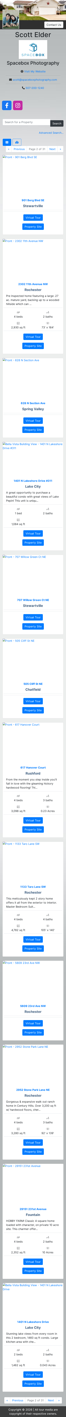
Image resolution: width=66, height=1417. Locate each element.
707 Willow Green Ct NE (33, 600)
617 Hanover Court (33, 767)
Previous (19, 149)
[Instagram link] (18, 105)
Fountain (33, 1215)
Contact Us (54, 24)
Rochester (33, 290)
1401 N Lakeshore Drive (33, 1322)
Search (56, 123)
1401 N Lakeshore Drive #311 (33, 480)
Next (52, 149)
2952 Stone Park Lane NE (33, 1090)
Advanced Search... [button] (51, 132)
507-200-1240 (35, 88)
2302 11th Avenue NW (33, 284)
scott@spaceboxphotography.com (35, 79)
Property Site (33, 226)
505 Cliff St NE (33, 684)
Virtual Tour (33, 217)
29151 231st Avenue (33, 1209)
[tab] (7, 142)
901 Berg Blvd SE (33, 200)
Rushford (33, 773)
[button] (58, 10)
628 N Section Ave (33, 403)
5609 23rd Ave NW (33, 1006)
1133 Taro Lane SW (33, 886)
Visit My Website (35, 71)
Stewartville (33, 206)
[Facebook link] (7, 105)
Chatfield (33, 690)
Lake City (33, 486)
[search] (26, 122)
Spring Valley (33, 409)
